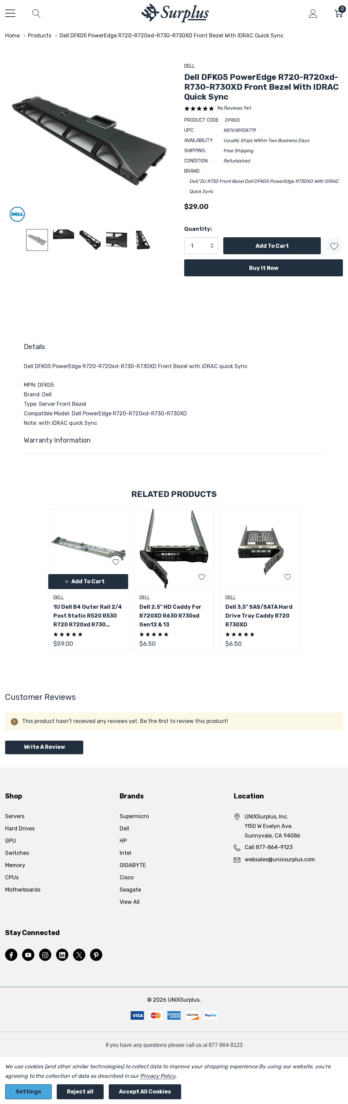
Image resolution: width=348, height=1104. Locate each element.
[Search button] (36, 13)
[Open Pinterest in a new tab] (96, 955)
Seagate (130, 889)
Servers (14, 816)
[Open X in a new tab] (79, 955)
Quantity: (198, 229)
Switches (17, 853)
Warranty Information (57, 440)
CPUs (12, 877)
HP (123, 841)
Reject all (80, 1091)
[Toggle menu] (10, 13)
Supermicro (134, 816)
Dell (189, 66)
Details (34, 347)
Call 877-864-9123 (269, 847)
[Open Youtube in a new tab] (28, 955)
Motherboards (22, 889)
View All (130, 902)
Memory (15, 865)
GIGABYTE (133, 865)
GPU (10, 841)
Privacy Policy (157, 1076)
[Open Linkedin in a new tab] (62, 955)
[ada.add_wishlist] (116, 562)
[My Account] (313, 13)
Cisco (127, 877)
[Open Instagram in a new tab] (45, 955)
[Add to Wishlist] (334, 245)
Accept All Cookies (145, 1091)
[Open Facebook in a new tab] (11, 955)
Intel (125, 853)
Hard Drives (20, 828)
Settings (28, 1091)
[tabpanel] (88, 581)
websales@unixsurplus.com (280, 859)
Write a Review (44, 747)
